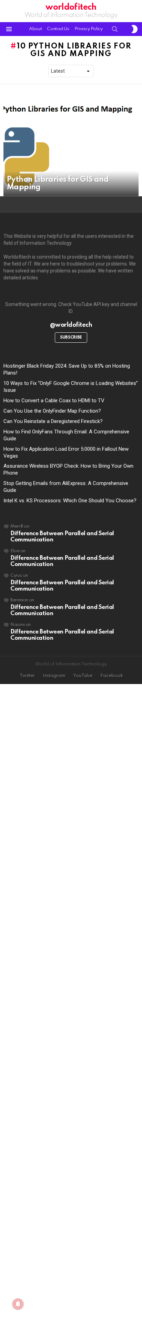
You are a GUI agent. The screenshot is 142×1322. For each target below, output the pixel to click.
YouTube (82, 675)
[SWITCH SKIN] (134, 29)
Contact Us (58, 29)
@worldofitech (71, 325)
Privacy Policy (88, 29)
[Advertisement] (71, 1003)
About (35, 29)
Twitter (27, 675)
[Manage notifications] (17, 1304)
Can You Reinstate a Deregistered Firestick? (53, 421)
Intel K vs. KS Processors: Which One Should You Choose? (69, 500)
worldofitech (70, 7)
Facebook (111, 675)
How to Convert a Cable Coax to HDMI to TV (53, 400)
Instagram (54, 675)
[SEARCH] (115, 29)
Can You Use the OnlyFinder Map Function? (52, 411)
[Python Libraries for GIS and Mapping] (71, 145)
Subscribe (71, 337)
